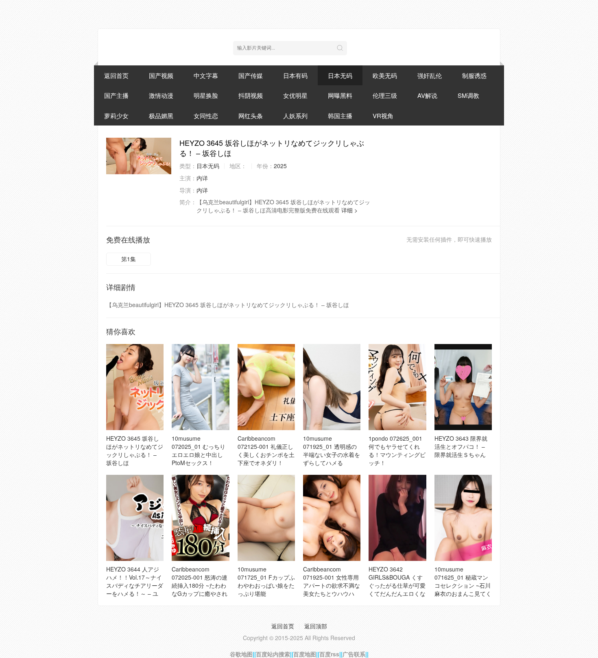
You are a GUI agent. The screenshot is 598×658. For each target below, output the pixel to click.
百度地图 (304, 654)
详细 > (349, 210)
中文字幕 (206, 75)
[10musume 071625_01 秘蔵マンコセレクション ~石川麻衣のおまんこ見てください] (463, 518)
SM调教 (468, 95)
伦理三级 (385, 95)
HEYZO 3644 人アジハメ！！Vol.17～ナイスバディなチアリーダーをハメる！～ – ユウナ (134, 585)
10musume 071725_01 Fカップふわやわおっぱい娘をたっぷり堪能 (266, 581)
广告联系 (354, 654)
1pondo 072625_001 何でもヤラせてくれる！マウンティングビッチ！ (397, 450)
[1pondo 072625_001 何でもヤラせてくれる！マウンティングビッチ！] (397, 387)
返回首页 (116, 75)
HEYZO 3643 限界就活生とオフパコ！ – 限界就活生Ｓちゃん (460, 446)
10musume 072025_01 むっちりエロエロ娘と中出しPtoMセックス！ (198, 450)
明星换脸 (206, 95)
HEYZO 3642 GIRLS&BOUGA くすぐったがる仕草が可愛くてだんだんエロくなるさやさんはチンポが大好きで (397, 589)
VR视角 (383, 115)
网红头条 (250, 115)
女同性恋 (206, 115)
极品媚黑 (161, 115)
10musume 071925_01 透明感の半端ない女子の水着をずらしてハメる (331, 450)
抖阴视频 (250, 95)
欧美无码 (385, 75)
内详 (202, 178)
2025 (280, 166)
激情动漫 (161, 95)
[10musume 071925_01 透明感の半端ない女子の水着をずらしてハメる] (331, 387)
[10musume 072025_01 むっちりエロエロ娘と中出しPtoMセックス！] (200, 387)
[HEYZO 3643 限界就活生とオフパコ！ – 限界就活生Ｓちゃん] (463, 387)
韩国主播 (340, 115)
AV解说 (427, 95)
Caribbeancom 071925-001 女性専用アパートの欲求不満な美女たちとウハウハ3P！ (331, 585)
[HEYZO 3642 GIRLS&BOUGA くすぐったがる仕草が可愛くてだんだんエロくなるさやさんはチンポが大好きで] (397, 518)
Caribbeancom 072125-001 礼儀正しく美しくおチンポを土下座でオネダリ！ (266, 450)
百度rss (329, 654)
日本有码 (295, 75)
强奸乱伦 (429, 75)
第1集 (128, 259)
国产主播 (116, 95)
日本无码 (340, 75)
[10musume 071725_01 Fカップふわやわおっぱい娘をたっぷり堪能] (266, 518)
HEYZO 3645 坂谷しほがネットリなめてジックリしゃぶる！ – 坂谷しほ (134, 450)
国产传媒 (250, 75)
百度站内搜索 (273, 654)
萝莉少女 (116, 115)
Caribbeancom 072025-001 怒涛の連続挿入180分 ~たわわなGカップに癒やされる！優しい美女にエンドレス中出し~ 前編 (200, 589)
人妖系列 (295, 115)
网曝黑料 (340, 95)
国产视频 (161, 75)
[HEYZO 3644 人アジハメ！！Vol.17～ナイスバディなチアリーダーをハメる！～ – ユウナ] (135, 518)
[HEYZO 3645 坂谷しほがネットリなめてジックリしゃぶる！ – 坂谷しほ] (138, 156)
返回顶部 (315, 626)
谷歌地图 (241, 654)
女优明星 (295, 95)
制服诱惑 (474, 75)
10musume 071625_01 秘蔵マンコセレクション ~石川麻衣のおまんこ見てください (462, 585)
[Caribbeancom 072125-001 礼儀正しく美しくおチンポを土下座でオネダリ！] (266, 387)
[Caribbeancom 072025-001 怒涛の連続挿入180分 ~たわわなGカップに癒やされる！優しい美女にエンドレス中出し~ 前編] (200, 518)
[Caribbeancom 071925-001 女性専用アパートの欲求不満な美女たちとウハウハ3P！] (331, 518)
